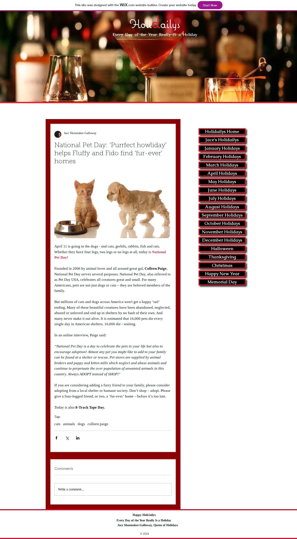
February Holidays (222, 156)
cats (57, 424)
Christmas (222, 265)
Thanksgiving (222, 256)
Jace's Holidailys (222, 139)
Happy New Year (222, 273)
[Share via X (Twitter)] (67, 438)
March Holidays (222, 165)
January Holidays (222, 148)
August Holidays (222, 206)
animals (69, 424)
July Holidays (222, 198)
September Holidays (222, 215)
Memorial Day (222, 282)
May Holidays (222, 181)
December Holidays (222, 240)
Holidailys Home (222, 131)
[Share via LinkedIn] (78, 438)
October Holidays (222, 223)
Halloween (222, 248)
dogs (81, 424)
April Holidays (222, 173)
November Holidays (222, 231)
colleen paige (98, 424)
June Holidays (222, 190)
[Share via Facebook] (56, 438)
